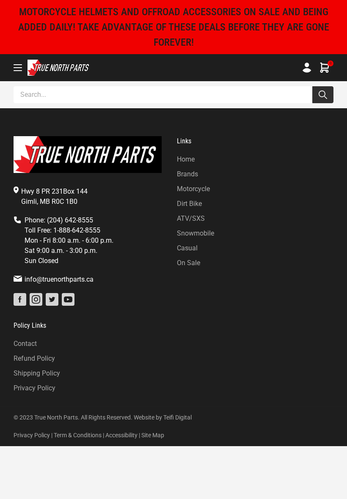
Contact (25, 344)
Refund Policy (34, 358)
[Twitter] (52, 299)
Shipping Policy (37, 373)
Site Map (152, 435)
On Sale (188, 263)
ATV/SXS (191, 218)
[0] (324, 68)
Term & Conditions (78, 435)
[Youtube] (68, 299)
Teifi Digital (177, 417)
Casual (187, 248)
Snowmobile (195, 233)
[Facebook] (20, 299)
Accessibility (121, 435)
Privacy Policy (34, 388)
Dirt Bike (189, 204)
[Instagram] (36, 299)
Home (186, 159)
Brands (187, 174)
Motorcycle (193, 189)
